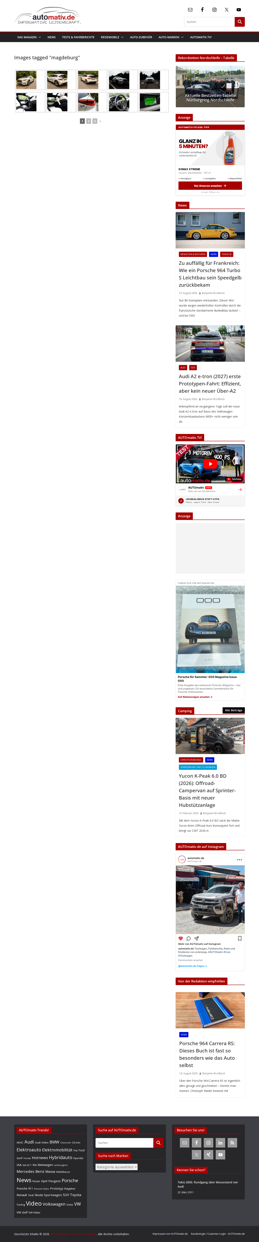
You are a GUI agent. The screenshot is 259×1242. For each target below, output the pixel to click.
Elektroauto (29, 1150)
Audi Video (42, 1142)
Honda (27, 1158)
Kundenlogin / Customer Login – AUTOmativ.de (218, 1234)
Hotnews (40, 1157)
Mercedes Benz (30, 1171)
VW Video (34, 1212)
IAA (19, 1165)
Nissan (36, 1181)
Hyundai (78, 1158)
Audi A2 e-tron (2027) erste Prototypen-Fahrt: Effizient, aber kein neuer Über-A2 (210, 383)
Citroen (76, 1142)
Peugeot (54, 1181)
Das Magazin (27, 37)
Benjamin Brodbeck (213, 293)
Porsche (227, 254)
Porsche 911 (25, 1188)
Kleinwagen (45, 1165)
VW (77, 1204)
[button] (39, 37)
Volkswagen (54, 1204)
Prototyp (56, 1188)
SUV (66, 1195)
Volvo (70, 1204)
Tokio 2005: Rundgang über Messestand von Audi (208, 1184)
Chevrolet (65, 1142)
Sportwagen (53, 1195)
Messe (50, 1171)
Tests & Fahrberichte (78, 37)
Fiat (75, 1150)
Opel (44, 1181)
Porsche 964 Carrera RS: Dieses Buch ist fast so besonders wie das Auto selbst (207, 1054)
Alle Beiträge (233, 710)
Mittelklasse (63, 1171)
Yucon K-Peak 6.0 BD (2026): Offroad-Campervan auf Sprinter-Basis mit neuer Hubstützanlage (207, 790)
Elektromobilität (57, 1150)
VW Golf (22, 1212)
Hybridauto (60, 1157)
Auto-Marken (169, 37)
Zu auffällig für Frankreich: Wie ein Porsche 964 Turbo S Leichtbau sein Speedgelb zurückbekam (210, 274)
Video (34, 1203)
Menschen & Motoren (192, 254)
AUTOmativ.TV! (201, 37)
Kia (35, 1165)
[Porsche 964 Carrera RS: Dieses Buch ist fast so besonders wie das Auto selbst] (210, 1010)
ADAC (20, 1142)
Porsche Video (41, 1188)
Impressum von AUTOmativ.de (170, 1234)
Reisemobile (110, 37)
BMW (54, 1142)
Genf (19, 1158)
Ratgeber (69, 1188)
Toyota (75, 1194)
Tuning (21, 1204)
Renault (22, 1195)
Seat (31, 1195)
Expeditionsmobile (191, 759)
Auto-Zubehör (141, 37)
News (52, 37)
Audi (183, 367)
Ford (82, 1150)
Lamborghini (61, 1165)
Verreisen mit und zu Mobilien (197, 767)
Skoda (39, 1195)
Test (193, 367)
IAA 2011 (27, 1165)
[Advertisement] (209, 548)
